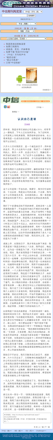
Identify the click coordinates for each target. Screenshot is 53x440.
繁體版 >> (15, 112)
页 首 (36, 427)
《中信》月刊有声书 (16, 55)
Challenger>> (41, 431)
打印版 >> (40, 107)
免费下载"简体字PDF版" (17, 52)
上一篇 (41, 427)
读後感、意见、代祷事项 (18, 49)
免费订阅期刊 (12, 46)
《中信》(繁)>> (6, 431)
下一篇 (47, 427)
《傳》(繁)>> (18, 431)
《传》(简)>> (29, 431)
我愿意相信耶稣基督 (16, 44)
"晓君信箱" (11, 57)
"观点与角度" (12, 60)
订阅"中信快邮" (13, 63)
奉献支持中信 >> (27, 19)
